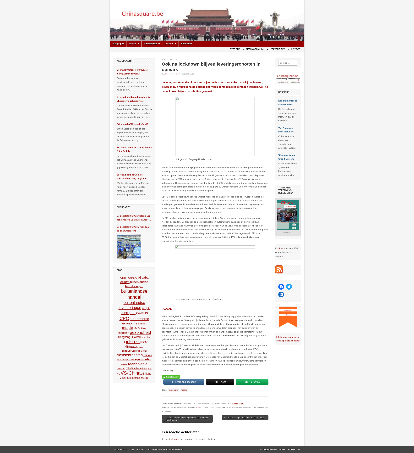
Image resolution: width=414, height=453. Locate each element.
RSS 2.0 (200, 407)
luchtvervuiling (130, 350)
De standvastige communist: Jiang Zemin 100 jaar (132, 71)
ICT (123, 342)
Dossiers (169, 43)
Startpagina (118, 43)
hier (281, 248)
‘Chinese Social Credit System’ (286, 157)
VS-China (131, 373)
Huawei (135, 337)
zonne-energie (140, 377)
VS (118, 374)
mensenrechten (130, 355)
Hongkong (124, 337)
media (144, 351)
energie (127, 327)
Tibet (129, 368)
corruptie (128, 313)
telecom (121, 368)
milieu (147, 355)
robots (184, 390)
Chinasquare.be (158, 449)
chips (146, 308)
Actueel (132, 43)
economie (129, 323)
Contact (295, 49)
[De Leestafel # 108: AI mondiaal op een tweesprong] (129, 246)
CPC (124, 318)
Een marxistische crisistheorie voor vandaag (287, 103)
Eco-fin (173, 60)
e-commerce (139, 319)
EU (135, 327)
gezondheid (140, 332)
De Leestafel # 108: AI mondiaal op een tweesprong (133, 229)
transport (147, 368)
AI (136, 277)
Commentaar (150, 43)
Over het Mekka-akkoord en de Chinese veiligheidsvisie (133, 99)
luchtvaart (140, 347)
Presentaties (278, 49)
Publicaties (186, 43)
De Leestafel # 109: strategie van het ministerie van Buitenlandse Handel (134, 218)
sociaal (120, 360)
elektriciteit (142, 324)
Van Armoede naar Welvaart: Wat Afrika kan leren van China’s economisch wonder (286, 130)
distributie (173, 390)
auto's (125, 282)
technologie (137, 364)
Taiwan (124, 364)
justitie (144, 342)
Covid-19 (142, 313)
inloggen (175, 439)
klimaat (130, 346)
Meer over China (255, 49)
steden (146, 359)
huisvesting (145, 337)
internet (133, 341)
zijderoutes (126, 377)
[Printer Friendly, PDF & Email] (171, 377)
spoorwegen (133, 359)
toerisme (137, 368)
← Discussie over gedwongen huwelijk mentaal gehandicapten (186, 418)
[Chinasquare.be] (207, 20)
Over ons (235, 49)
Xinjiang (146, 373)
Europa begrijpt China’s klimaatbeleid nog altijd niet (132, 176)
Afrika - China (127, 277)
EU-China (142, 328)
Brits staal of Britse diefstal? (132, 124)
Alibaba (143, 277)
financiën (123, 332)
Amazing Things (127, 449)
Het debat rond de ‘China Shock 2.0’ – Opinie (134, 149)
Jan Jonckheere (170, 74)
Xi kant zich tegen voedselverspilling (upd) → (245, 417)
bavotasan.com (293, 449)
